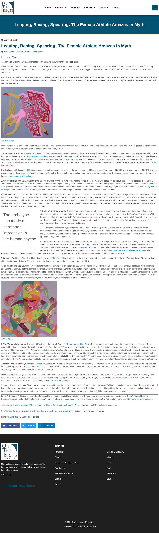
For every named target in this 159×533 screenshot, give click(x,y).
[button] (10, 425)
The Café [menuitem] (75, 7)
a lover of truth (122, 377)
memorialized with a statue (21, 176)
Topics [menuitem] (102, 7)
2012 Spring (9, 52)
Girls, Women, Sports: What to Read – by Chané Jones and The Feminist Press (45, 405)
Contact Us (6, 475)
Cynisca (31, 170)
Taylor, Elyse (37, 52)
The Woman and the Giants (78, 344)
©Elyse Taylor (7, 141)
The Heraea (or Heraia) (36, 156)
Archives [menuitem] (88, 7)
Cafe (12, 417)
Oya (29, 364)
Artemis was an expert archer (85, 217)
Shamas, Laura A (23, 52)
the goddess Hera (50, 159)
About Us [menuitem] (59, 7)
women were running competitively (62, 153)
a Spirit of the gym (58, 380)
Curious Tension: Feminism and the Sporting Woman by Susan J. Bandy (37, 411)
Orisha (39, 364)
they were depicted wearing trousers (130, 250)
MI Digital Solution (88, 526)
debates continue (89, 253)
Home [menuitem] (48, 7)
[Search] (155, 8)
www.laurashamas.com (142, 399)
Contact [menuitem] (116, 7)
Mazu (54, 258)
